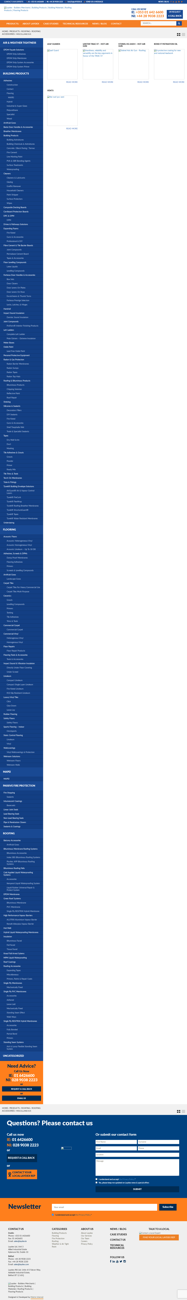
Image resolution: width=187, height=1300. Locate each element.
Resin (54, 1247)
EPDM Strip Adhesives (16, 54)
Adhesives (8, 81)
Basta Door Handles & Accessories (18, 127)
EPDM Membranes (12, 894)
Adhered (10, 1000)
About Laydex (87, 1233)
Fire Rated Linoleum (15, 689)
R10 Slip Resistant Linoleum (18, 693)
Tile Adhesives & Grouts (14, 453)
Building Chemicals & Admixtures (21, 144)
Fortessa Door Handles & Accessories (19, 275)
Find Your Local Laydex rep (159, 1237)
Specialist (11, 115)
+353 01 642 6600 (147, 12)
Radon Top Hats (13, 377)
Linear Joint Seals (11, 810)
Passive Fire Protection (19, 786)
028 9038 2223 (22, 1080)
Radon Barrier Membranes (18, 364)
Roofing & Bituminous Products (17, 381)
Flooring (10, 93)
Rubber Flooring (10, 714)
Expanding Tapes (14, 970)
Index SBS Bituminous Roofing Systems (23, 857)
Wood (9, 119)
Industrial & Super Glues (17, 106)
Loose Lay (11, 710)
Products (15, 31)
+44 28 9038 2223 (147, 16)
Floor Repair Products (16, 651)
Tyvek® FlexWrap (14, 502)
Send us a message (94, 2)
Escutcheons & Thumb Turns (19, 296)
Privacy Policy (87, 1244)
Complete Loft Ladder (16, 334)
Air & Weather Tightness (19, 43)
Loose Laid (11, 1004)
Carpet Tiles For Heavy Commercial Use (23, 587)
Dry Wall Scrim (13, 440)
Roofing (25, 31)
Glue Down (11, 706)
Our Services (86, 1236)
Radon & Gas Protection (14, 360)
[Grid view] (178, 34)
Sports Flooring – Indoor (14, 727)
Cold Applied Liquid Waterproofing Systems (18, 874)
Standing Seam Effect (16, 1013)
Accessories (12, 879)
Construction (12, 85)
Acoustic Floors (10, 537)
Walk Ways (11, 1017)
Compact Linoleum (15, 680)
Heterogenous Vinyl (15, 638)
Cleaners (7, 174)
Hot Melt (7, 928)
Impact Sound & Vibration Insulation (19, 664)
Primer (9, 465)
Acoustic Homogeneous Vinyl (19, 545)
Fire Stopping (9, 793)
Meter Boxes (9, 343)
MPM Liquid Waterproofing (15, 958)
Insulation (8, 937)
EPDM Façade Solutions (14, 50)
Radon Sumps (12, 368)
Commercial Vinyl (11, 634)
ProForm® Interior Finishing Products (22, 326)
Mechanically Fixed (15, 987)
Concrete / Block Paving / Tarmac (21, 148)
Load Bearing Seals (11, 814)
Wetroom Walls (13, 765)
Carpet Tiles (8, 583)
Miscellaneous (12, 975)
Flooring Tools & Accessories (16, 655)
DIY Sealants (12, 415)
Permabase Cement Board (18, 254)
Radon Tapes (12, 372)
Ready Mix (11, 470)
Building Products (16, 74)
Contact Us (118, 1240)
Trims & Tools (12, 621)
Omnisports (12, 731)
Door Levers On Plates (16, 288)
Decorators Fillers (14, 410)
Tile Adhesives (13, 617)
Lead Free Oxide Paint (16, 351)
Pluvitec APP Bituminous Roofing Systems (21, 863)
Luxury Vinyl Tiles (11, 697)
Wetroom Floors (14, 761)
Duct (9, 444)
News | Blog (163, 2)
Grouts (9, 457)
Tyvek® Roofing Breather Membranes (23, 506)
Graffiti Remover (14, 186)
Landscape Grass (14, 579)
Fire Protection (58, 1239)
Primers (10, 566)
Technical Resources (117, 1246)
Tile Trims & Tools (11, 474)
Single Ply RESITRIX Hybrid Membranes (20, 1021)
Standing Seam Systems (14, 1042)
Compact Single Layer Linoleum (20, 685)
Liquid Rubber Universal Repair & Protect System (20, 889)
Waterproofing (13, 169)
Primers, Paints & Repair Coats (19, 979)
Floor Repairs (9, 647)
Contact (10, 89)
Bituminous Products (15, 385)
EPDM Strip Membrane (16, 58)
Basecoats (11, 805)
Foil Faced (11, 945)
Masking (10, 448)
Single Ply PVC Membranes (15, 992)
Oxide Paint (8, 347)
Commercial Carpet (12, 625)
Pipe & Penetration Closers (15, 822)
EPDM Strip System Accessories (20, 63)
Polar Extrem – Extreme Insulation (21, 339)
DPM (9, 220)
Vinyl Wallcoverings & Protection (20, 752)
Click (9, 702)
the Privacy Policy (126, 1179)
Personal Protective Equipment (17, 355)
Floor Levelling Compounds (15, 262)
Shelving (7, 402)
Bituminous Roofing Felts (14, 868)
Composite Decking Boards (15, 208)
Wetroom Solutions (12, 757)
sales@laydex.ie (74, 2)
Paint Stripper (12, 195)
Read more (72, 82)
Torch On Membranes (13, 478)
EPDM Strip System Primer (18, 67)
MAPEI (11, 98)
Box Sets (10, 279)
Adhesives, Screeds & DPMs (15, 554)
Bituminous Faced (14, 941)
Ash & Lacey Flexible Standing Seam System (22, 1048)
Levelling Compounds (16, 271)
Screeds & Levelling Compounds (20, 571)
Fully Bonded (12, 1030)
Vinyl (9, 744)
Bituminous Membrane (16, 903)
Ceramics (7, 596)
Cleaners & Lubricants (16, 178)
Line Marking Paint (14, 157)
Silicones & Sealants (12, 406)
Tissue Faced (12, 949)
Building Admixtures (15, 140)
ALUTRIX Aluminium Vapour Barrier (22, 920)
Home (5, 31)
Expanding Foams (11, 229)
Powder (10, 461)
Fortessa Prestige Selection (18, 301)
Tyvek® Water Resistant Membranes (22, 519)
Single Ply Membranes (13, 983)
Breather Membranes (12, 131)
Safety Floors (9, 718)
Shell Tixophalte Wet (15, 427)
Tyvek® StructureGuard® (17, 510)
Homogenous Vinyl (15, 642)
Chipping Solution (14, 389)
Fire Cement (12, 153)
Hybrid (9, 102)
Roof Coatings (10, 962)
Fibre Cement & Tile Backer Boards (18, 246)
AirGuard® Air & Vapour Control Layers (20, 492)
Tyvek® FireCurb (14, 497)
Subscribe (167, 1207)
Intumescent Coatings (13, 801)
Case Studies (118, 1234)
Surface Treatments (15, 165)
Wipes (9, 203)
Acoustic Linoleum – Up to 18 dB (21, 549)
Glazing (10, 182)
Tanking (10, 613)
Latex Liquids (12, 267)
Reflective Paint (13, 394)
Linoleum (7, 676)
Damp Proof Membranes (17, 558)
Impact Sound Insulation (14, 313)
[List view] (183, 34)
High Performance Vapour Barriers (18, 916)
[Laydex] (40, 10)
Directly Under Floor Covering (19, 668)
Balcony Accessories (12, 841)
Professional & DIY (15, 241)
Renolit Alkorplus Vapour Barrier (20, 924)
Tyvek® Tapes (12, 514)
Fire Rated (11, 233)
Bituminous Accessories (17, 853)
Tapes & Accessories (15, 258)
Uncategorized (13, 1056)
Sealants (10, 797)
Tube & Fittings (10, 482)
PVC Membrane (13, 907)
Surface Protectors (14, 199)
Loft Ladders (9, 330)
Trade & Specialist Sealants (18, 432)
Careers (84, 1241)
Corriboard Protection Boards (16, 212)
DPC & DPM (9, 216)
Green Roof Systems (12, 899)
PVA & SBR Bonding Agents (18, 161)
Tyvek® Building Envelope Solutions (19, 487)
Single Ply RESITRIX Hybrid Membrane (23, 911)
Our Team (85, 1239)
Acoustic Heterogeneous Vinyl (19, 541)
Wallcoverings (9, 748)
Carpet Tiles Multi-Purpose (18, 592)
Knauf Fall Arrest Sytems (14, 954)
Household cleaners (15, 191)
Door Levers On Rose (16, 292)
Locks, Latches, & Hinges (17, 305)
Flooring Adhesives (15, 562)
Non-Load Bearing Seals (14, 818)
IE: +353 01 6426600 (36, 2)
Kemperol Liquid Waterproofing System (23, 883)
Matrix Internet (37, 1297)
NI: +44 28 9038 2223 (55, 2)
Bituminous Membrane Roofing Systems (21, 849)
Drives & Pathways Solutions (16, 224)
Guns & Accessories (15, 237)
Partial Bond (12, 1034)
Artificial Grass (10, 123)
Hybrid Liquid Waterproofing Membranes (21, 932)
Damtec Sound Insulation (17, 317)
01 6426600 (21, 1076)
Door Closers (12, 284)
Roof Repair (12, 398)
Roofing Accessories (12, 966)
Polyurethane (12, 110)
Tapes (6, 436)
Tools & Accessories (15, 659)
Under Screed (12, 672)
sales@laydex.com (21, 1264)
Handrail (7, 309)
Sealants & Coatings (12, 827)
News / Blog (118, 1229)
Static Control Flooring (13, 735)
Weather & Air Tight (60, 1244)
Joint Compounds (14, 250)
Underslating (9, 523)
